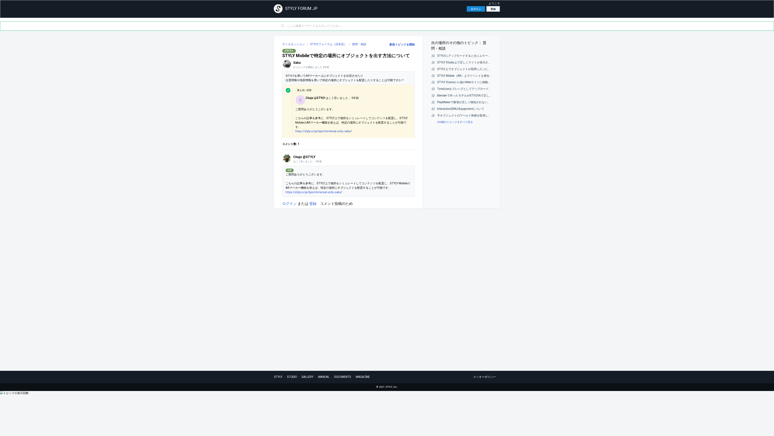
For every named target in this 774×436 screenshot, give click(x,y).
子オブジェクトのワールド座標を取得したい (465, 115)
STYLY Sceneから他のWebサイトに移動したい (466, 82)
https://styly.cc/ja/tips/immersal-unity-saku (323, 131)
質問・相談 (359, 44)
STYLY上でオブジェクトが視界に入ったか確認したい (471, 69)
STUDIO (292, 376)
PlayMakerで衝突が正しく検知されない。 (463, 102)
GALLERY (307, 376)
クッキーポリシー (484, 376)
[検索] (283, 26)
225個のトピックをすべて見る (455, 122)
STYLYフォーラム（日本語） (328, 44)
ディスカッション (293, 44)
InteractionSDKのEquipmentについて (460, 108)
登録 (312, 203)
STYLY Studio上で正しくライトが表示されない (467, 62)
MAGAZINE (363, 376)
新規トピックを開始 (402, 44)
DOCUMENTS (342, 376)
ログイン (289, 203)
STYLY (278, 376)
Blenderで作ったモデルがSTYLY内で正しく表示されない (473, 95)
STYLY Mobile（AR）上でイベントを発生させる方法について (476, 75)
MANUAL (324, 376)
